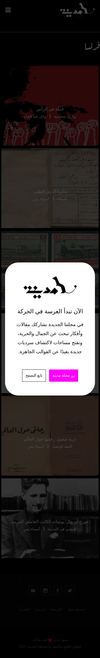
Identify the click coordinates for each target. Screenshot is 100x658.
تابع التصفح (34, 375)
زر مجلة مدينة (64, 375)
